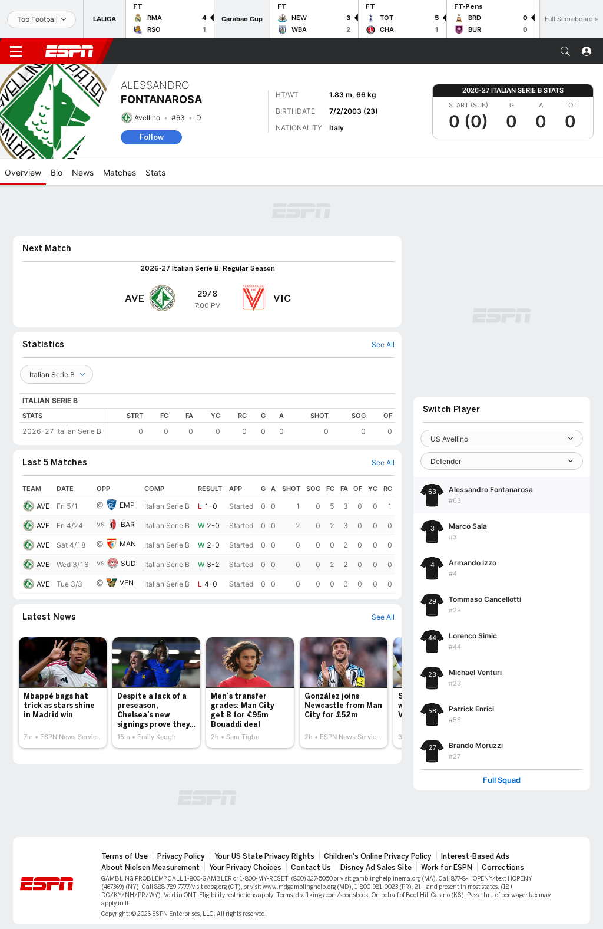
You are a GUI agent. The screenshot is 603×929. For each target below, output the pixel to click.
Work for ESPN (446, 868)
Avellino (147, 117)
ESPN (69, 51)
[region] (249, 423)
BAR (128, 524)
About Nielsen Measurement (150, 868)
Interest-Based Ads (475, 856)
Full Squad (502, 780)
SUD (128, 563)
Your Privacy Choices (245, 868)
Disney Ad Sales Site (376, 868)
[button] (565, 51)
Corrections (503, 868)
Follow (152, 137)
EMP (127, 504)
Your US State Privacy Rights (264, 856)
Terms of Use (124, 856)
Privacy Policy (181, 856)
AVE (43, 506)
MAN (128, 543)
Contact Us (311, 868)
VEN (127, 582)
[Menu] (16, 51)
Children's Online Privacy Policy (378, 856)
